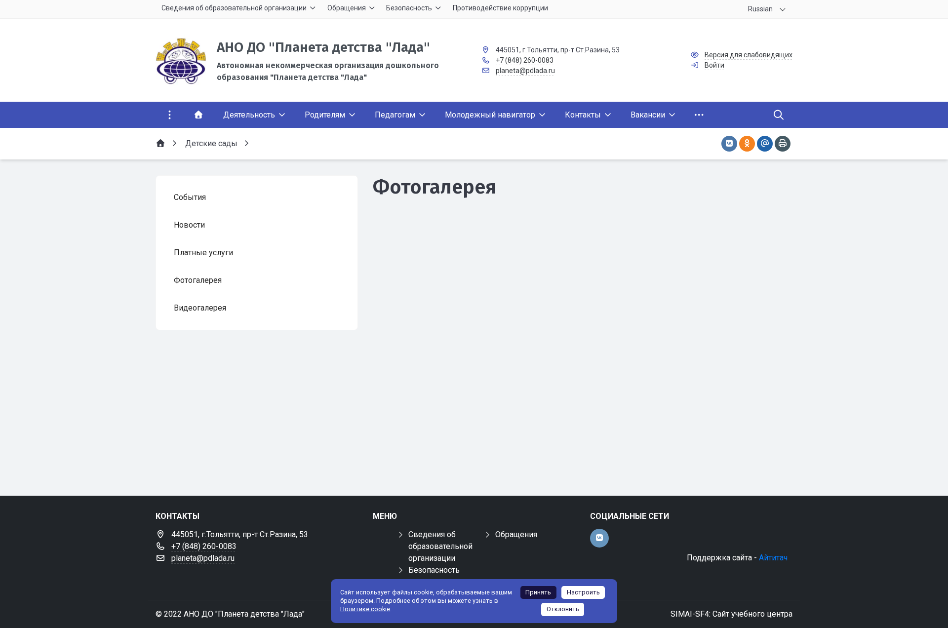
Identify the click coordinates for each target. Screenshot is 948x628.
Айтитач (773, 557)
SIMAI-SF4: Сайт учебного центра (731, 614)
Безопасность (434, 570)
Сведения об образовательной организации (440, 546)
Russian (760, 9)
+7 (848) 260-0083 (524, 60)
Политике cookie (365, 609)
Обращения (516, 534)
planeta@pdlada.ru (525, 71)
